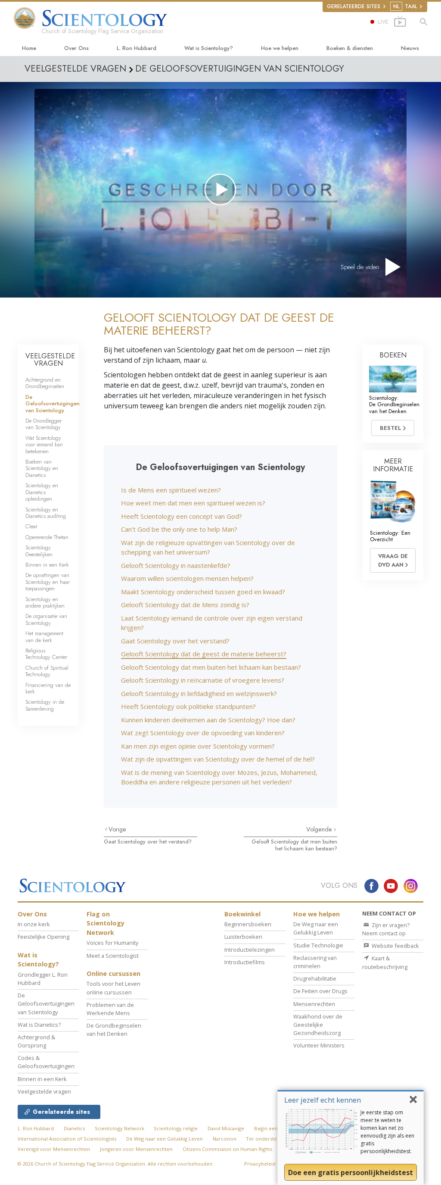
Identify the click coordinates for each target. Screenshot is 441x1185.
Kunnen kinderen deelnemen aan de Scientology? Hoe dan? (208, 719)
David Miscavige (226, 1128)
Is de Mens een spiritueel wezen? (171, 490)
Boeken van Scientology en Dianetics (41, 468)
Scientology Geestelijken (39, 550)
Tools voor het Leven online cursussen (113, 988)
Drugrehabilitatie (314, 978)
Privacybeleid (260, 1163)
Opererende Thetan (46, 537)
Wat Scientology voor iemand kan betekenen (44, 444)
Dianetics (74, 1128)
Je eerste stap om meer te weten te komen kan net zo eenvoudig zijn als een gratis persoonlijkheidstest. (387, 1132)
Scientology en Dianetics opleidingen (41, 492)
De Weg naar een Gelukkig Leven (315, 928)
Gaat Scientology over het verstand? (175, 640)
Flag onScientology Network (105, 923)
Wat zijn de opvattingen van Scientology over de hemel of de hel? (218, 759)
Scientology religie (176, 1128)
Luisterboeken (243, 936)
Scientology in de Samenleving (44, 705)
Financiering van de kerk (48, 688)
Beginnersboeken (247, 924)
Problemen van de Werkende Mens (110, 1009)
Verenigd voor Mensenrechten (54, 1149)
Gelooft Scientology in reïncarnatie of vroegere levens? (202, 680)
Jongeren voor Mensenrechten (136, 1149)
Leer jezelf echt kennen (322, 1100)
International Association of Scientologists (67, 1138)
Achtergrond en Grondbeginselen (44, 383)
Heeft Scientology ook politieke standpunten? (188, 706)
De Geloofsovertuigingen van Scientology (52, 403)
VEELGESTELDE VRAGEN (50, 360)
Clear (31, 526)
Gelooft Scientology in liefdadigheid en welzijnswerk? (199, 693)
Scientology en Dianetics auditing (45, 512)
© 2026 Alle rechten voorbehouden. (116, 1163)
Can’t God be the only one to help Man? (179, 529)
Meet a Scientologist (113, 955)
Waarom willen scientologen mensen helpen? (187, 578)
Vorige (117, 829)
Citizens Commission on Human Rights (227, 1149)
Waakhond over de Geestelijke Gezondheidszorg (317, 1025)
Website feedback (394, 946)
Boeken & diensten (349, 48)
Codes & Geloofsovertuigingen (46, 1062)
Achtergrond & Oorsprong (36, 1041)
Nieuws (410, 48)
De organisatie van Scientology (46, 619)
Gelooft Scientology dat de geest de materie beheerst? (203, 653)
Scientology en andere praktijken (45, 602)
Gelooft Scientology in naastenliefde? (175, 565)
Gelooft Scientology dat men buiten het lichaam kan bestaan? (211, 667)
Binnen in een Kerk (47, 565)
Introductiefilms (244, 962)
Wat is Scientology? (208, 48)
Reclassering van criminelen (315, 962)
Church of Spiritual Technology (46, 671)
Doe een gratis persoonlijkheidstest (350, 1172)
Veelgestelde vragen (44, 1091)
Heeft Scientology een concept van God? (181, 516)
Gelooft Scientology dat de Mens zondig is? (185, 604)
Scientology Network (119, 1128)
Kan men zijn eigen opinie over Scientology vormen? (198, 746)
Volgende (320, 829)
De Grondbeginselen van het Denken (114, 1030)
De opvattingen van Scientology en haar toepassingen (47, 581)
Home (29, 48)
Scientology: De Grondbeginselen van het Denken (394, 404)
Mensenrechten (314, 1004)
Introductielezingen (249, 949)
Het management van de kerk (44, 636)
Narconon (224, 1138)
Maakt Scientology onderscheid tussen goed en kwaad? (203, 591)
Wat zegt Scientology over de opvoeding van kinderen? (203, 732)
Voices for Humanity (112, 943)
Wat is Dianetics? (39, 1024)
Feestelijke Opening (43, 936)
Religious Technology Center (46, 653)
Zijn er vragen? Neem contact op (386, 929)
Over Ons (76, 48)
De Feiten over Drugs (320, 991)
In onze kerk (34, 924)
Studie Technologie (318, 945)
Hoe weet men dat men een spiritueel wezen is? (193, 502)
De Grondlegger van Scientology (43, 424)
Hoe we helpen (279, 48)
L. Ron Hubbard (136, 48)
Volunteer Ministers (319, 1045)
